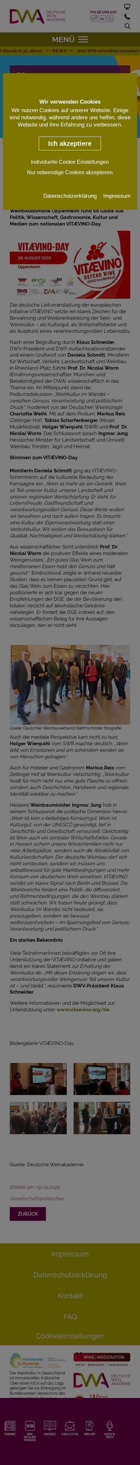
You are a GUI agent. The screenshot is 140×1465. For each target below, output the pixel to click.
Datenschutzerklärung (70, 196)
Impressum (117, 196)
